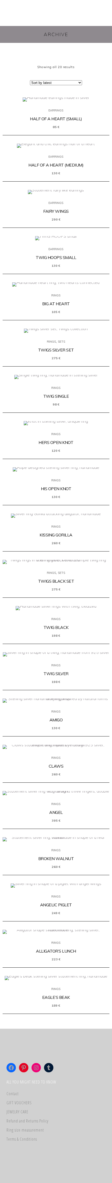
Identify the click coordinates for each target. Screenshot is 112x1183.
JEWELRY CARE (17, 1112)
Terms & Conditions (22, 1139)
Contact (13, 1093)
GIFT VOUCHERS (19, 1103)
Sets (61, 341)
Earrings (55, 110)
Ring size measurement (25, 1130)
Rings (55, 295)
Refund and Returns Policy (27, 1121)
